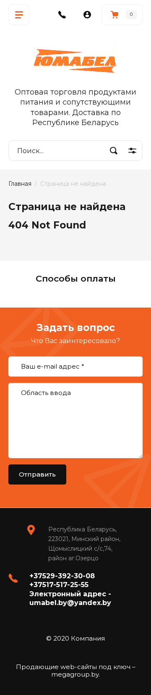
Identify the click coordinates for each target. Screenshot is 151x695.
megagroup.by (75, 674)
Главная (19, 183)
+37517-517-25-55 (59, 585)
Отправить (37, 474)
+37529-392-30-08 (62, 576)
